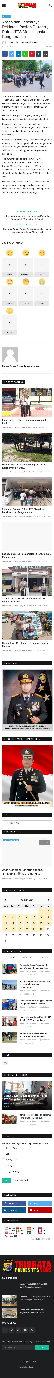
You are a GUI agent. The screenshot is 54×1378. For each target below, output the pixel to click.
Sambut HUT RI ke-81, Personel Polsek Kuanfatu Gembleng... (34, 1035)
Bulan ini (27, 957)
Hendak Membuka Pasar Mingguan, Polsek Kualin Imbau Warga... (24, 466)
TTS (5, 1063)
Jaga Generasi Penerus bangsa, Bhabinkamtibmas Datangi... (22, 871)
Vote (6, 1180)
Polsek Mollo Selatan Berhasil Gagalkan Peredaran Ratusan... (32, 1311)
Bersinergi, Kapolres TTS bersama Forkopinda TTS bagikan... (35, 1116)
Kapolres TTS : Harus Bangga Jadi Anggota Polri (24, 422)
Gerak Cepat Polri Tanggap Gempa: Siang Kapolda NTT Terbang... (36, 1002)
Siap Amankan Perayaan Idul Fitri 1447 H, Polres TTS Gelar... (23, 600)
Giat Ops (6, 16)
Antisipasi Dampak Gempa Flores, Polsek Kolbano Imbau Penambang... (35, 984)
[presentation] (41, 842)
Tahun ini (43, 957)
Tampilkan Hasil (21, 1180)
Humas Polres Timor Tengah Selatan (23, 42)
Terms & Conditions (25, 1367)
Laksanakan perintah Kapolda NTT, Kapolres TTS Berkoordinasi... (36, 1018)
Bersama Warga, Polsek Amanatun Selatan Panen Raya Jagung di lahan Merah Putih (27, 230)
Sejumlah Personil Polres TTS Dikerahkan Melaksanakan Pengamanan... (23, 511)
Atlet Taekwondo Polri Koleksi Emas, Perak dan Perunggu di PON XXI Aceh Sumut (27, 217)
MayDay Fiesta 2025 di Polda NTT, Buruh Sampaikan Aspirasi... (33, 1285)
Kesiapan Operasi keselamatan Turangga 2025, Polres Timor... (26, 555)
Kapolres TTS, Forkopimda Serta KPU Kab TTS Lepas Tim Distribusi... (35, 1298)
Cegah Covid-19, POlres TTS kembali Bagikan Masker (25, 644)
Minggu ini (10, 957)
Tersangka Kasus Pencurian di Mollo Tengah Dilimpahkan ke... (34, 966)
